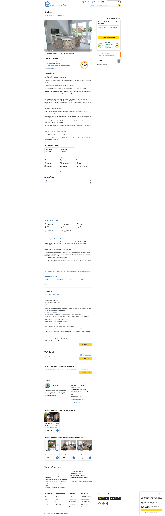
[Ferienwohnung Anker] (51, 417)
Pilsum (61, 254)
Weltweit (46, 504)
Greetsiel (84, 252)
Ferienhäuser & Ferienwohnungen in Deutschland (55, 473)
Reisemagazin (72, 501)
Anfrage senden (86, 344)
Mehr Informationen (49, 68)
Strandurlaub (80, 471)
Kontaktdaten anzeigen (102, 64)
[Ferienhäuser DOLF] (51, 445)
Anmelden (87, 1)
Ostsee (46, 499)
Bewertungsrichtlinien (83, 369)
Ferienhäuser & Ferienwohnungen (50, 8)
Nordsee (46, 496)
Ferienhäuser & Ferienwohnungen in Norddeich (55, 487)
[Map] (68, 198)
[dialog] (152, 503)
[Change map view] (46, 181)
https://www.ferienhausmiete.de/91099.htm (81, 481)
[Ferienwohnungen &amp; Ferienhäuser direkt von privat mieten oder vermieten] (55, 5)
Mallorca (46, 501)
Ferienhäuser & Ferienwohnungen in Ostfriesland (55, 481)
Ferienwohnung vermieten (114, 1)
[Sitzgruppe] (68, 36)
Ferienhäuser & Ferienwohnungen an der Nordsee (55, 479)
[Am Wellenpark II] (68, 445)
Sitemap (46, 506)
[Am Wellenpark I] (84, 445)
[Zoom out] (91, 182)
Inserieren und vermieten (87, 496)
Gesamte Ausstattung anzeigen (51, 171)
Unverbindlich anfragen (109, 37)
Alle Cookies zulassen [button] (152, 510)
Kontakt (71, 506)
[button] (151, 512)
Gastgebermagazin (85, 499)
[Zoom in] (91, 181)
